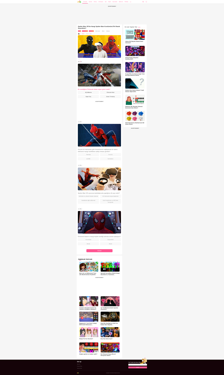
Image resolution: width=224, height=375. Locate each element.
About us (78, 364)
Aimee (83, 33)
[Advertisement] (112, 15)
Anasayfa (85, 1)
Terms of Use (79, 368)
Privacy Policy (79, 366)
